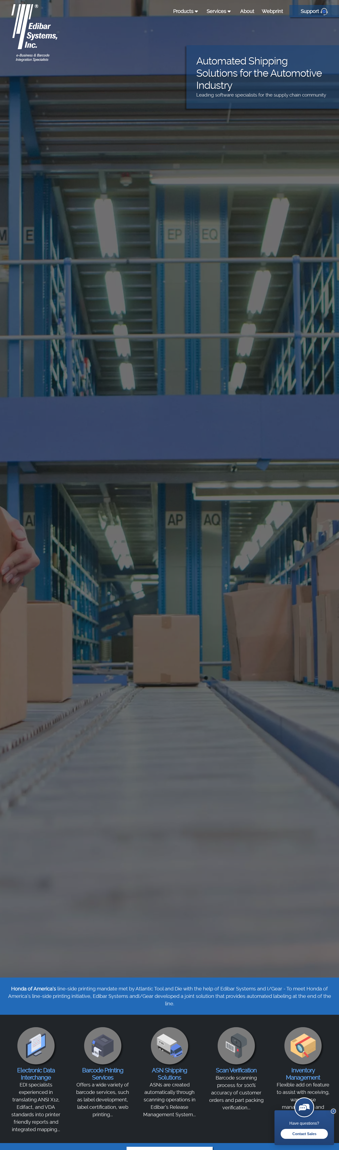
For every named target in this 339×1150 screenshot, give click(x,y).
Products (184, 11)
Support (310, 11)
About (247, 11)
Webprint (272, 11)
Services (217, 11)
